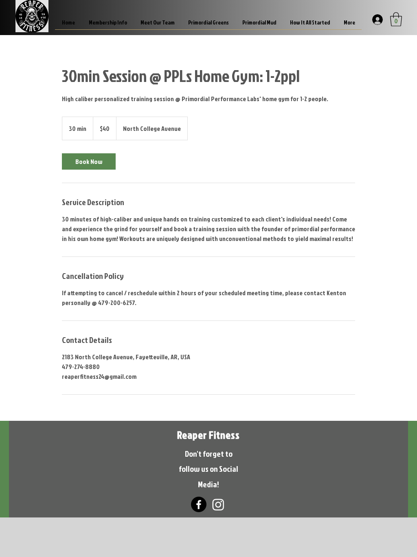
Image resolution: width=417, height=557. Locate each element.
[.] (377, 19)
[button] (396, 19)
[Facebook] (198, 504)
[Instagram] (218, 504)
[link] (89, 161)
